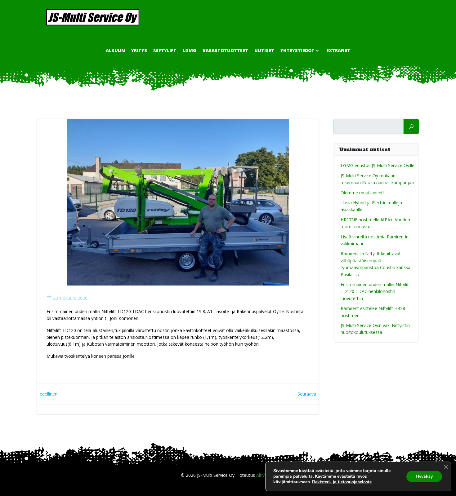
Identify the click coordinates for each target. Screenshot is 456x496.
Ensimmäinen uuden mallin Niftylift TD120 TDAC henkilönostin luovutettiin (375, 291)
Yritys (139, 50)
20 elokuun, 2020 (70, 298)
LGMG (189, 50)
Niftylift (165, 50)
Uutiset (264, 50)
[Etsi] (411, 126)
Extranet (338, 50)
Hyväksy (424, 476)
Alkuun (115, 50)
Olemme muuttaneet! (362, 193)
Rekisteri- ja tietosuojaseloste (342, 482)
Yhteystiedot (297, 50)
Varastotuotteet (225, 50)
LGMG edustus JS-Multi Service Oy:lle (377, 165)
